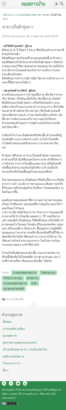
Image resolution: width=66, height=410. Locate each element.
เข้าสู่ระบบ (56, 3)
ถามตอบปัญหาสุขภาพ (24, 272)
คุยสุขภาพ (32, 278)
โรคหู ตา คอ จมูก (13, 278)
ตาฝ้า (34, 283)
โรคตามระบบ (48, 272)
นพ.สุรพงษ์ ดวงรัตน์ (14, 288)
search (62, 3)
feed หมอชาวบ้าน (4, 383)
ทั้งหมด (7, 321)
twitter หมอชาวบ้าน (18, 383)
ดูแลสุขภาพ (10, 335)
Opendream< (9, 398)
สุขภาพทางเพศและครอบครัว (20, 342)
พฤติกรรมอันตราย (13, 356)
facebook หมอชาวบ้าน (11, 383)
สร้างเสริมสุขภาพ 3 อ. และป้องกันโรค (25, 349)
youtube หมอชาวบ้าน (25, 383)
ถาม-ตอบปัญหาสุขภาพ (27, 14)
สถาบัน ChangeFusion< (27, 394)
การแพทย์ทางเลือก (14, 328)
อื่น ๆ (5, 370)
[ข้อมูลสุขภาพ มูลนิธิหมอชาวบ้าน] (33, 3)
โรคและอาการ (11, 363)
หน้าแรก (7, 14)
